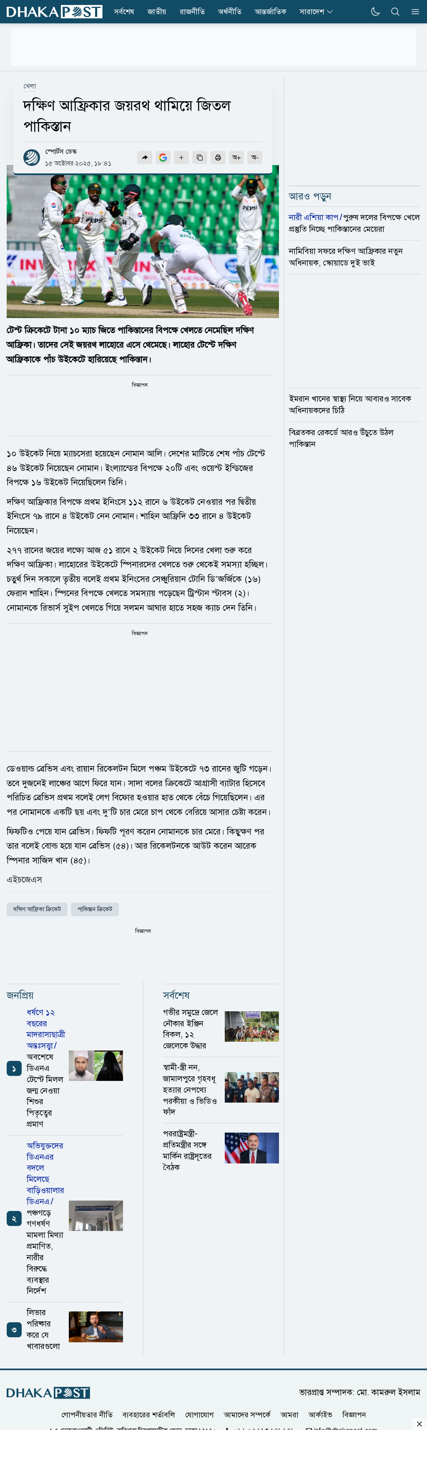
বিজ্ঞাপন (354, 1414)
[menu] (412, 12)
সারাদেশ (312, 11)
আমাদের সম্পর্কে (247, 1414)
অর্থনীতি (229, 11)
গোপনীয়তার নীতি (87, 1414)
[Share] (144, 157)
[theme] (375, 12)
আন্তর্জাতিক (270, 11)
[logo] (55, 12)
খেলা (29, 86)
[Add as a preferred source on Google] (163, 157)
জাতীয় (157, 11)
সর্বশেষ (124, 11)
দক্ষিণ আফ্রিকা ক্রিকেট (37, 909)
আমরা (290, 1414)
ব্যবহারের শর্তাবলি (149, 1414)
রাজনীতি (192, 11)
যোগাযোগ (199, 1414)
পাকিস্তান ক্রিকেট (95, 909)
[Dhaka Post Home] (48, 1393)
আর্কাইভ (320, 1414)
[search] (395, 12)
